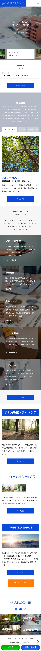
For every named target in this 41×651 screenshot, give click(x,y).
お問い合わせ (27, 642)
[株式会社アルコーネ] (13, 3)
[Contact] (20, 609)
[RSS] (25, 609)
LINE (9, 647)
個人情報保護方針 (15, 642)
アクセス (10, 638)
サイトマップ (19, 638)
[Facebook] (16, 609)
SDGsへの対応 (29, 638)
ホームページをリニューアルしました (15, 75)
